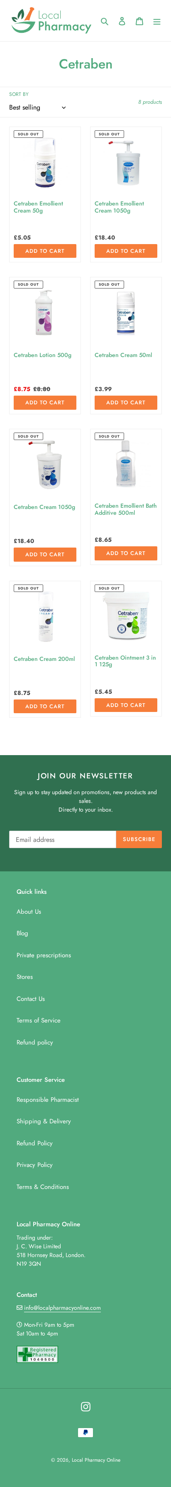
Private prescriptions (44, 955)
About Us (29, 911)
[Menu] (157, 20)
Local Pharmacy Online (96, 1460)
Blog (22, 933)
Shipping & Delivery (44, 1121)
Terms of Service (39, 1020)
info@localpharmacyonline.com (62, 1308)
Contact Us (31, 998)
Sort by (19, 94)
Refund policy (35, 1042)
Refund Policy (35, 1143)
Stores (25, 976)
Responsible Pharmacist (48, 1099)
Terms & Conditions (43, 1186)
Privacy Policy (35, 1164)
